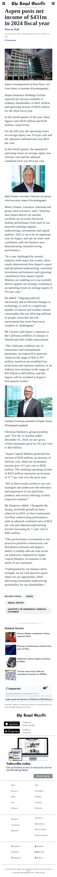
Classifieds (39, 791)
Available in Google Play (26, 731)
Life (12, 802)
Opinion (14, 808)
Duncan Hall (12, 29)
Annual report (16, 602)
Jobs (36, 785)
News (13, 785)
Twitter (16, 852)
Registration (40, 823)
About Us (15, 819)
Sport (13, 796)
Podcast (39, 857)
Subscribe (15, 830)
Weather (38, 796)
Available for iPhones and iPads (28, 723)
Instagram (17, 857)
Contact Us (15, 825)
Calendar (38, 802)
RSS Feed (40, 852)
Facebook (16, 846)
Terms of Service (16, 707)
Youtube (40, 846)
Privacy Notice (40, 829)
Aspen (29, 596)
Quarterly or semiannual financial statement (27, 610)
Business (14, 791)
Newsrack (38, 808)
